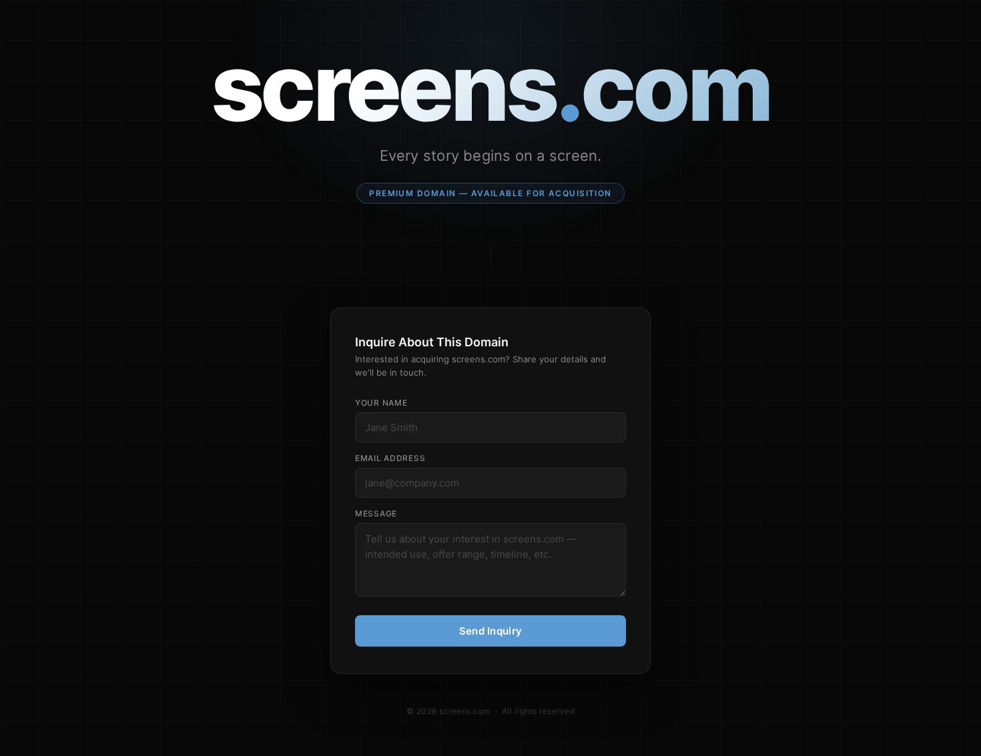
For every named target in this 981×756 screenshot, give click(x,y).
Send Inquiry (491, 631)
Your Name (381, 403)
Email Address (390, 458)
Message (376, 513)
